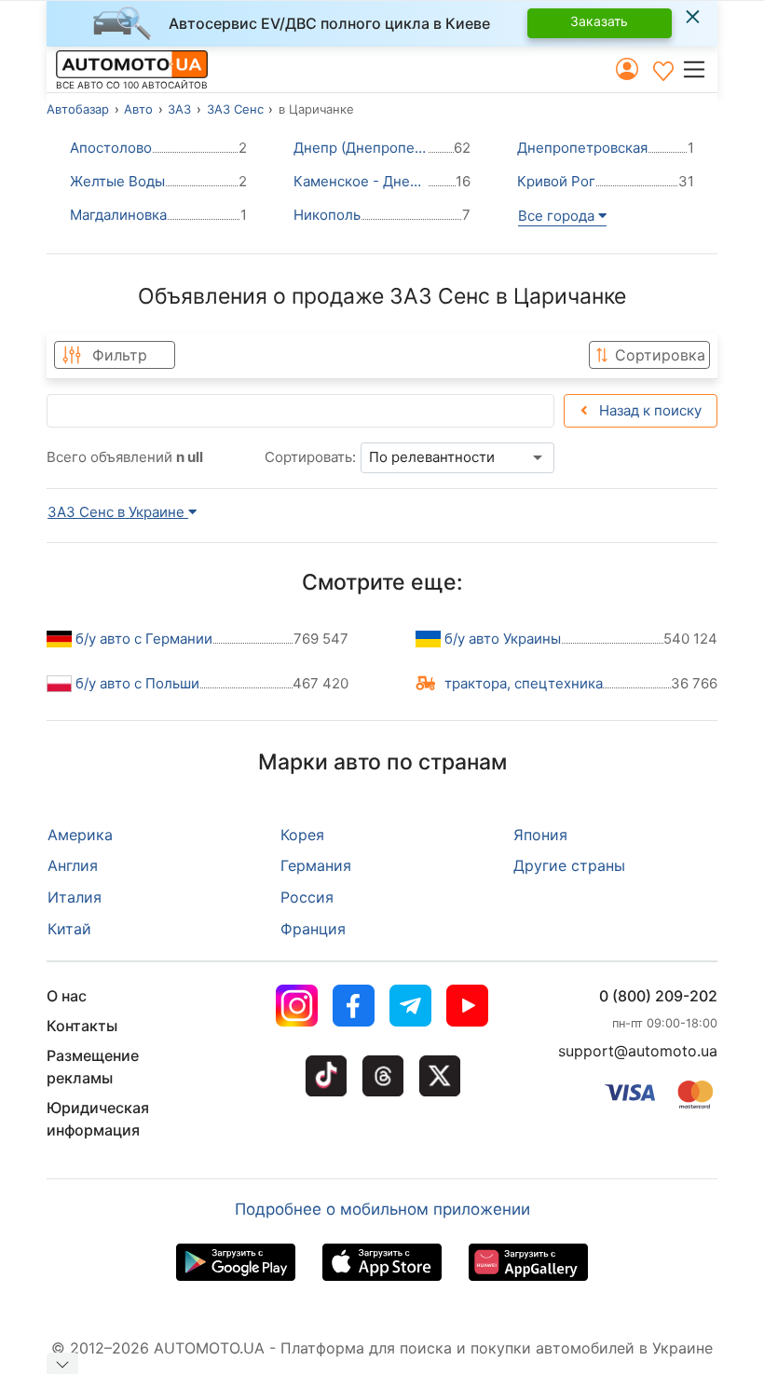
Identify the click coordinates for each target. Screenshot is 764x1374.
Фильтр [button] (119, 355)
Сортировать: (310, 457)
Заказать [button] (599, 21)
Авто (138, 109)
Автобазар (78, 109)
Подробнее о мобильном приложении (382, 1209)
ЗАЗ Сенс (235, 109)
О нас (67, 995)
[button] (699, 69)
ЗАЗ (179, 109)
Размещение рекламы (93, 1066)
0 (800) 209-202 (658, 995)
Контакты (82, 1025)
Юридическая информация (98, 1118)
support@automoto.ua (637, 1050)
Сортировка (660, 355)
